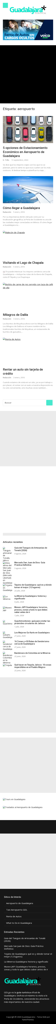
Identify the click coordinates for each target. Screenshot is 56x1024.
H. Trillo (6, 160)
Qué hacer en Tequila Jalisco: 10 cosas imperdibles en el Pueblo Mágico (32, 666)
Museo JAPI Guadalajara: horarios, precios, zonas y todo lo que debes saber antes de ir (31, 609)
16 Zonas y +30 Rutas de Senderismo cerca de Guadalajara (31, 642)
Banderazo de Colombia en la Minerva (32, 653)
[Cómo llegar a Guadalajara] (28, 189)
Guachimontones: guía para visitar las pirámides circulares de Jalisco (32, 622)
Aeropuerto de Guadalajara (19, 903)
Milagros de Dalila (15, 315)
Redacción (7, 212)
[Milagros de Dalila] (28, 296)
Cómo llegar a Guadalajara (21, 208)
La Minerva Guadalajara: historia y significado (26, 961)
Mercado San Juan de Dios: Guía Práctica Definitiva (29, 563)
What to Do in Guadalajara (19, 923)
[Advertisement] (28, 74)
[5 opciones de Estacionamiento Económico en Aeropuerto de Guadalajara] (28, 129)
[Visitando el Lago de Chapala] (28, 244)
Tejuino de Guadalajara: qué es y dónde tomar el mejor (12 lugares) (33, 586)
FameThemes (28, 1019)
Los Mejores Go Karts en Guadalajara (32, 632)
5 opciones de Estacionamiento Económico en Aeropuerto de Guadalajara (25, 152)
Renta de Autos (14, 916)
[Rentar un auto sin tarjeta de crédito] (28, 351)
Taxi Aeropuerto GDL (16, 909)
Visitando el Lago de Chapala (23, 262)
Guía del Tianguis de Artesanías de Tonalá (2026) (24, 939)
